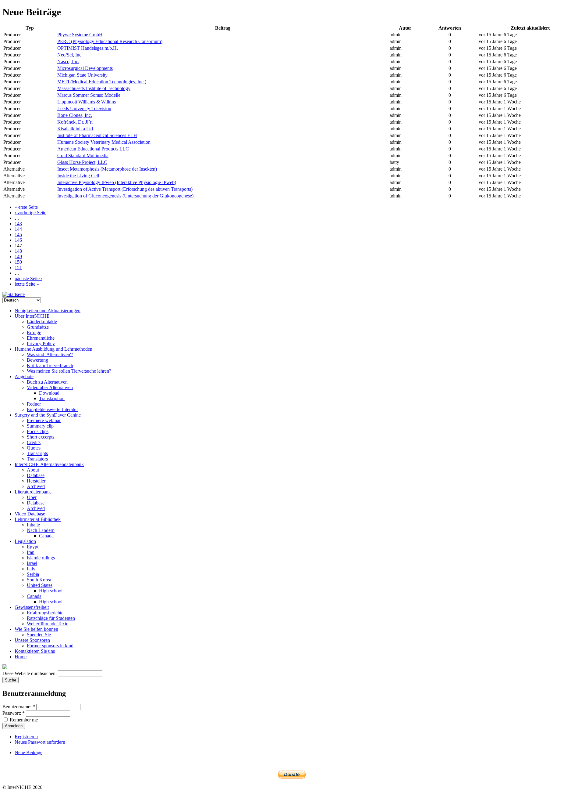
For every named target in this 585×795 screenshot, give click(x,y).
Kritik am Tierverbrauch (50, 365)
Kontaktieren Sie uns (35, 651)
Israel (32, 563)
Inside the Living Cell (78, 175)
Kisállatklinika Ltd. (75, 128)
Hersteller (36, 480)
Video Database (30, 513)
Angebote (24, 376)
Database (35, 475)
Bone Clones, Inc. (74, 115)
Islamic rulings (41, 557)
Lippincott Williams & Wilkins (86, 101)
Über (32, 497)
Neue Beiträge (28, 752)
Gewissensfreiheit (32, 607)
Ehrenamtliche (41, 338)
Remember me (23, 719)
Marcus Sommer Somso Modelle (88, 95)
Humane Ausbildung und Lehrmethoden (53, 349)
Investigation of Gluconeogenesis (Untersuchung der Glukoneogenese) (125, 195)
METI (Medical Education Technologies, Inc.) (101, 81)
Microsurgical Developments (85, 68)
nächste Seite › (28, 278)
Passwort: (13, 713)
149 (18, 256)
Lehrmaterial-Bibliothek (38, 519)
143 (18, 223)
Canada (46, 535)
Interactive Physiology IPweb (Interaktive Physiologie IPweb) (116, 182)
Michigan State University (82, 75)
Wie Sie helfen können (36, 629)
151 (18, 267)
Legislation (25, 541)
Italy (31, 568)
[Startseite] (13, 294)
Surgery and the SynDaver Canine (48, 414)
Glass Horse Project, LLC (82, 162)
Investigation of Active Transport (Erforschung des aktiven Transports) (125, 189)
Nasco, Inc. (68, 61)
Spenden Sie (39, 634)
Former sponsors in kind (50, 645)
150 (18, 262)
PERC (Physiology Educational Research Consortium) (109, 41)
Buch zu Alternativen (47, 382)
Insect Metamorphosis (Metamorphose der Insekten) (107, 169)
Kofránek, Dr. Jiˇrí (75, 122)
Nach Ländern (41, 530)
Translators (37, 458)
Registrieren (26, 736)
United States (39, 585)
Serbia (33, 574)
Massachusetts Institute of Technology (93, 88)
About (33, 469)
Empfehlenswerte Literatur (52, 409)
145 (18, 234)
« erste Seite (26, 207)
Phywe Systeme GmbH (80, 34)
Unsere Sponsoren (32, 640)
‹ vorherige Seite (30, 212)
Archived (36, 486)
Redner (34, 404)
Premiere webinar (44, 420)
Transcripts (37, 453)
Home (21, 656)
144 (18, 229)
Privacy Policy (41, 343)
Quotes (34, 447)
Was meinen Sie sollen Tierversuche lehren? (69, 371)
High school (50, 590)
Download (49, 393)
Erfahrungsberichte (45, 612)
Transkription (52, 398)
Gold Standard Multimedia (82, 155)
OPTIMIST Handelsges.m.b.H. (87, 48)
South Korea (39, 579)
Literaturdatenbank (33, 491)
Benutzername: (18, 706)
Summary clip (40, 425)
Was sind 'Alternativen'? (50, 354)
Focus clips (37, 431)
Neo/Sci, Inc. (70, 54)
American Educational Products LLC (93, 148)
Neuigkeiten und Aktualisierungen (47, 310)
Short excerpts (40, 436)
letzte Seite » (27, 284)
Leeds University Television (84, 108)
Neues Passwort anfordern (40, 742)
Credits (34, 442)
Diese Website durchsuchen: (30, 673)
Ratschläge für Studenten (51, 618)
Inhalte (33, 524)
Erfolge (34, 332)
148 (18, 251)
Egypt (32, 546)
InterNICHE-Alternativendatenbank (49, 464)
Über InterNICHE (32, 316)
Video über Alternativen (50, 387)
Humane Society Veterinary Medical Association (104, 142)
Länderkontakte (42, 321)
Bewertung (37, 360)
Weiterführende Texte (47, 623)
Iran (30, 552)
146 (18, 240)
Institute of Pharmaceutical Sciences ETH (97, 135)
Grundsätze (38, 327)
